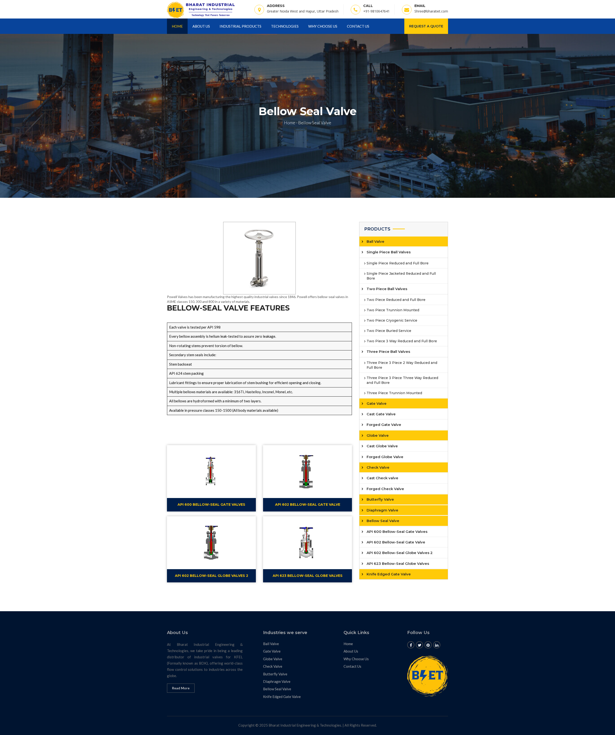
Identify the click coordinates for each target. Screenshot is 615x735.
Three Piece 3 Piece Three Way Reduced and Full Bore (402, 380)
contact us (358, 26)
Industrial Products (240, 26)
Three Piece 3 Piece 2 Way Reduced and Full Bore (402, 365)
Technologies (285, 26)
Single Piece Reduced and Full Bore (398, 263)
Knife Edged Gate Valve (389, 574)
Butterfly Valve (380, 499)
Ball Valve (375, 241)
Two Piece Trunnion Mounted (393, 310)
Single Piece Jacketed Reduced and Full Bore (401, 275)
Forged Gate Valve (384, 424)
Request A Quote (426, 26)
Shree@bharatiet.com (431, 11)
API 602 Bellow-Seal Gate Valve (396, 542)
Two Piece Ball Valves (387, 289)
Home (177, 26)
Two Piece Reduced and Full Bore (396, 300)
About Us (201, 26)
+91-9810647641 (376, 11)
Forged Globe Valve (385, 457)
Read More (181, 688)
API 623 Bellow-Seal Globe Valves (398, 563)
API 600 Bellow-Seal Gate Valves (397, 531)
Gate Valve (377, 403)
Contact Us (352, 666)
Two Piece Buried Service (389, 331)
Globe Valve (378, 435)
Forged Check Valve (385, 488)
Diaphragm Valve (382, 510)
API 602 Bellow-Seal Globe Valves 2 (400, 552)
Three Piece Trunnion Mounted (394, 393)
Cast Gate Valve (381, 414)
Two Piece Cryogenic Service (392, 320)
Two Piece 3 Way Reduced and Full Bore (402, 341)
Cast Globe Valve (382, 446)
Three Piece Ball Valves (388, 351)
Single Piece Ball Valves (389, 252)
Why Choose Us (322, 26)
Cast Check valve (382, 478)
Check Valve (378, 467)
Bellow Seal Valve (383, 520)
